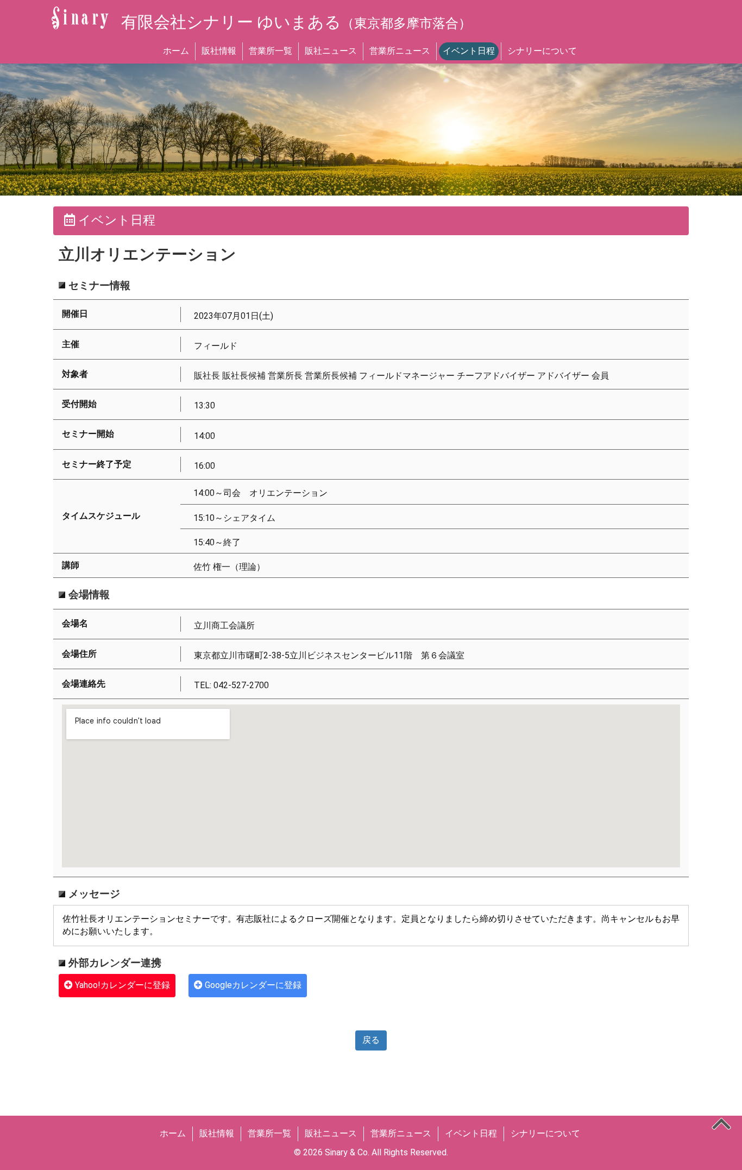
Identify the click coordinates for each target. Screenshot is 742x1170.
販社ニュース (331, 51)
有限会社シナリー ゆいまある (296, 22)
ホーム (176, 51)
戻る (371, 1040)
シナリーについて (542, 51)
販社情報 (219, 51)
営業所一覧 (270, 51)
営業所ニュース (399, 51)
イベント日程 (469, 51)
